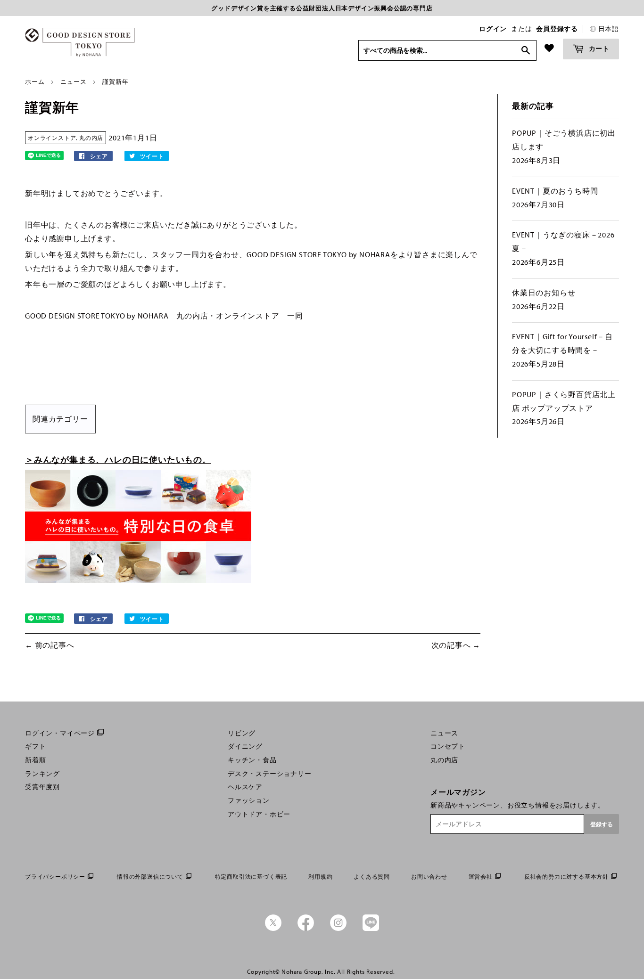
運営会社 (481, 876)
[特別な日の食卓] (138, 580)
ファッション (249, 800)
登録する (601, 824)
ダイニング (245, 746)
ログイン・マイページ (60, 733)
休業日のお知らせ (543, 292)
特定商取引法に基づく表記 (251, 876)
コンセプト (447, 746)
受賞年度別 (42, 787)
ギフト (35, 746)
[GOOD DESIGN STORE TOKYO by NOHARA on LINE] (371, 928)
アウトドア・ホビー (259, 814)
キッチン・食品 (252, 760)
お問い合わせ (429, 876)
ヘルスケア (245, 787)
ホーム (34, 81)
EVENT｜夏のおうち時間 (555, 191)
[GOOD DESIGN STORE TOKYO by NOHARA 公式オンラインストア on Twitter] (273, 928)
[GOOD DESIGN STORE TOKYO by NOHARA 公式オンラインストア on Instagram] (338, 928)
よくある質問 (372, 876)
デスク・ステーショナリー (270, 773)
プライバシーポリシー (55, 876)
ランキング (42, 773)
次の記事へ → (456, 645)
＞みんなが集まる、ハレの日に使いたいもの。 (118, 459)
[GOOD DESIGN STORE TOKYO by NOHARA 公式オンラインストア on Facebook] (305, 928)
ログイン (493, 28)
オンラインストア (52, 137)
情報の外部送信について (150, 876)
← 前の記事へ (49, 645)
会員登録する (557, 28)
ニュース (73, 81)
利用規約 (320, 876)
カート (598, 48)
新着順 (35, 760)
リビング (242, 733)
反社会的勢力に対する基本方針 (566, 876)
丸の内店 (91, 137)
